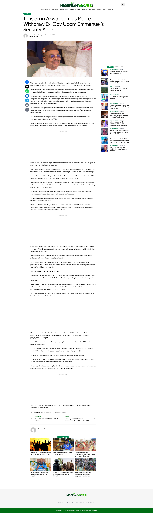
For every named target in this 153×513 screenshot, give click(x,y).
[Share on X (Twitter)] (27, 87)
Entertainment (75, 10)
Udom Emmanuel (61, 412)
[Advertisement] (80, 145)
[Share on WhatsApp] (27, 91)
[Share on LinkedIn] (27, 96)
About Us (60, 502)
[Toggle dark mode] (123, 4)
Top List (110, 10)
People (84, 10)
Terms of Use (79, 502)
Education (64, 10)
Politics (92, 10)
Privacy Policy (91, 502)
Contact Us (69, 502)
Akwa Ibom (45, 412)
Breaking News (45, 10)
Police (52, 412)
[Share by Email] (27, 105)
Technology (101, 10)
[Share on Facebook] (27, 82)
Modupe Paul (34, 36)
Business (55, 10)
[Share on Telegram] (27, 100)
